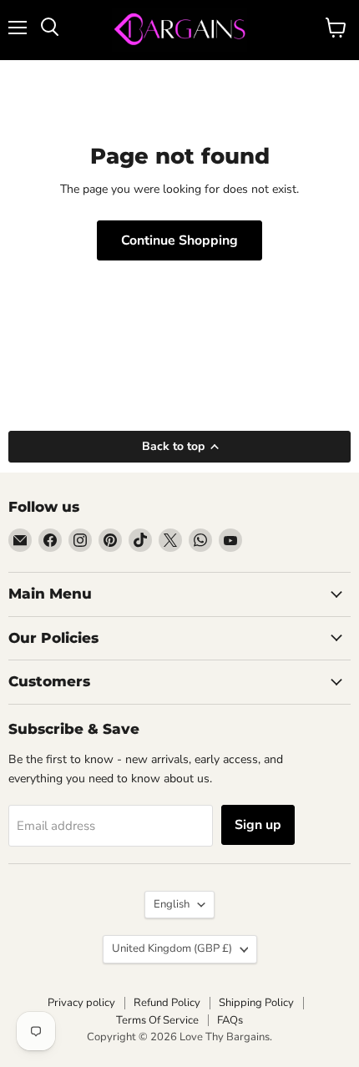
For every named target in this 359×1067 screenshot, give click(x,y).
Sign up (258, 825)
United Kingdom (172, 948)
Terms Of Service (157, 1020)
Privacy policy (81, 1002)
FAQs (230, 1020)
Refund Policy (167, 1002)
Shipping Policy (256, 1002)
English (172, 904)
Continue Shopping (179, 240)
